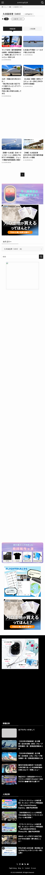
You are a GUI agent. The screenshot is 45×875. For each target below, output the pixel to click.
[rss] (25, 864)
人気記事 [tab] (32, 29)
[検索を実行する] (41, 256)
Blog (19, 868)
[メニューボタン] (2, 2)
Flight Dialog (13, 868)
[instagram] (20, 864)
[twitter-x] (17, 864)
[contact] (28, 864)
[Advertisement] (22, 118)
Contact (27, 868)
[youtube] (22, 864)
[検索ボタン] (42, 2)
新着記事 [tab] (12, 29)
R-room (33, 868)
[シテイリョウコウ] (22, 2)
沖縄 (6, 19)
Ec (23, 868)
